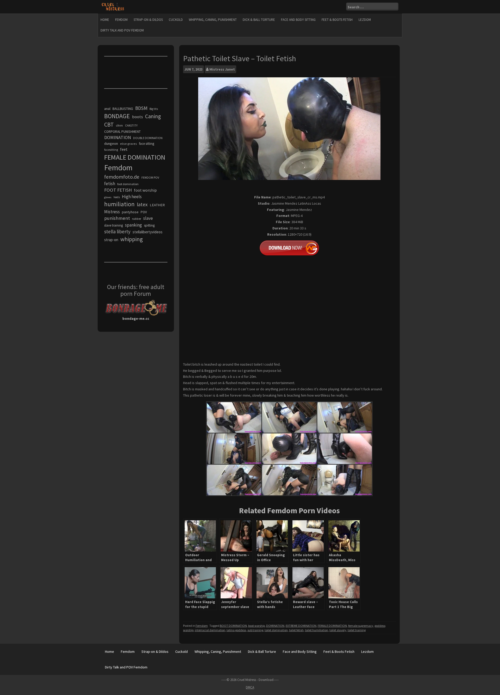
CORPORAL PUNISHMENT (122, 131)
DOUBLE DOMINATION (147, 138)
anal (107, 108)
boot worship (256, 626)
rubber (136, 219)
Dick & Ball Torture (259, 19)
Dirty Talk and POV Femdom (122, 30)
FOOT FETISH (118, 190)
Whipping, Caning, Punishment (213, 19)
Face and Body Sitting (298, 19)
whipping (131, 239)
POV (144, 212)
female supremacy (360, 626)
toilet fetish (296, 630)
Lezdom (365, 19)
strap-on (111, 239)
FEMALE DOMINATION (332, 626)
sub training (255, 630)
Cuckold (176, 19)
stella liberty (117, 231)
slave (148, 218)
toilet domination (276, 630)
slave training (113, 225)
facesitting (111, 150)
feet (124, 149)
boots (137, 116)
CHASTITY (131, 125)
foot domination (128, 184)
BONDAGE (117, 116)
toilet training (357, 630)
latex (142, 204)
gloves (107, 197)
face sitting (146, 143)
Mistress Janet (222, 69)
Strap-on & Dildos (148, 19)
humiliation (119, 204)
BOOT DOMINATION (233, 626)
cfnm (119, 125)
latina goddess (236, 630)
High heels (132, 196)
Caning (153, 116)
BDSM (141, 108)
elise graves (128, 144)
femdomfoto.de (121, 177)
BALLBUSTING (123, 108)
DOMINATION (275, 626)
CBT (109, 124)
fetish (109, 183)
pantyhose (130, 212)
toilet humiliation (316, 630)
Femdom (121, 19)
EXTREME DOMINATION (301, 626)
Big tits (153, 109)
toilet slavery (337, 630)
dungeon (111, 143)
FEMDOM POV (150, 177)
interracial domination (210, 630)
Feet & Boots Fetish (337, 19)
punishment (117, 218)
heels (117, 197)
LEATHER (157, 205)
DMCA (250, 687)
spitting (149, 225)
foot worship (145, 190)
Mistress (112, 212)
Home (105, 19)
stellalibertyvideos (147, 231)
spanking (133, 225)
